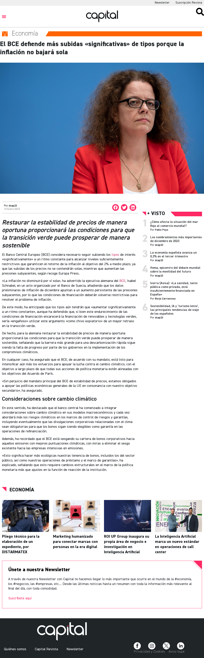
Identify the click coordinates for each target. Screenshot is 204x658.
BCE (122, 281)
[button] (4, 16)
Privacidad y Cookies (149, 651)
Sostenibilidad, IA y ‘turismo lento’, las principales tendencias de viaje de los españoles (174, 310)
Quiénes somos (15, 649)
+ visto (156, 213)
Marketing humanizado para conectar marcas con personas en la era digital (75, 542)
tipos (115, 255)
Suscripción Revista (189, 2)
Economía (21, 490)
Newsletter (162, 2)
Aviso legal (176, 651)
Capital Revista (46, 649)
